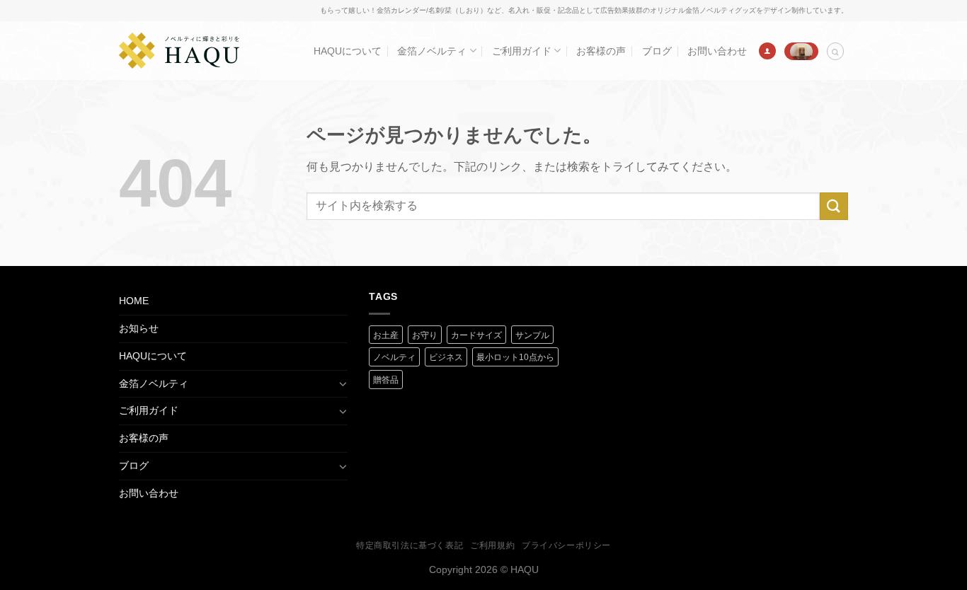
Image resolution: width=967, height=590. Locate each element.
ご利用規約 (492, 545)
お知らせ (139, 328)
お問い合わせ (717, 51)
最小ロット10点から (515, 357)
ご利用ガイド (521, 51)
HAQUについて (348, 51)
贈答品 (386, 380)
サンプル (532, 335)
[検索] (835, 51)
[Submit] (834, 206)
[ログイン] (767, 50)
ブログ (657, 51)
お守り (424, 335)
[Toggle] (343, 383)
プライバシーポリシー (566, 545)
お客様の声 (601, 51)
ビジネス (446, 357)
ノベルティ (394, 357)
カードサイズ (476, 335)
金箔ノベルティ (432, 51)
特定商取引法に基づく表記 (409, 545)
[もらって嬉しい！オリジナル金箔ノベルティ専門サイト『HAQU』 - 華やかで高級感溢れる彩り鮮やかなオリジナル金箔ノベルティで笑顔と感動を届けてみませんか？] (179, 51)
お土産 (386, 335)
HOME (134, 300)
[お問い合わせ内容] (801, 50)
